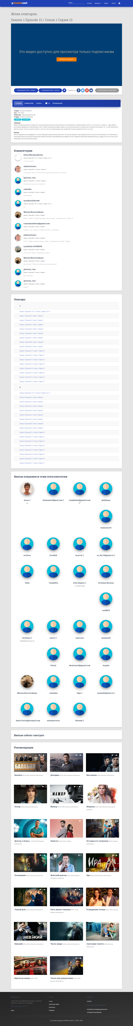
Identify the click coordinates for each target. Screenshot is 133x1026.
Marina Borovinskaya (34, 212)
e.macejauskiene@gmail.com (37, 223)
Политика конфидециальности (97, 1009)
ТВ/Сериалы (26, 119)
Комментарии (29, 103)
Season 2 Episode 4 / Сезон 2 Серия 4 (31, 406)
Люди (106, 3)
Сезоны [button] (38, 103)
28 (47, 103)
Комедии (17, 119)
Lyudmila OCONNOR (33, 246)
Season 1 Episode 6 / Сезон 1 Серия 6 (34, 215)
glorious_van (30, 178)
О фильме (18, 103)
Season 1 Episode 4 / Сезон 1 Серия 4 (34, 261)
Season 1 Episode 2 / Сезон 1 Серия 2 (34, 284)
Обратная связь (54, 1004)
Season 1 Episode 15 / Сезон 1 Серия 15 (32, 373)
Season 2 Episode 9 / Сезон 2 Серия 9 (31, 428)
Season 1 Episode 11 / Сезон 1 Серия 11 (32, 355)
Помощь (51, 1010)
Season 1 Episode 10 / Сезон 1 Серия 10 (32, 351)
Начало (89, 3)
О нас (51, 1001)
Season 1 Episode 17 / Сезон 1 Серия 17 (35, 169)
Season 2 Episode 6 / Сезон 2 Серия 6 (31, 415)
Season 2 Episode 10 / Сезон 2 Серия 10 (32, 432)
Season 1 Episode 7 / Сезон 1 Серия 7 (31, 338)
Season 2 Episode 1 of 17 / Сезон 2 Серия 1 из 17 (38, 158)
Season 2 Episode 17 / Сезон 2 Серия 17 (32, 463)
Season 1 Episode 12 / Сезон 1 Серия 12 (32, 359)
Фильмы (97, 3)
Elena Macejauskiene (33, 155)
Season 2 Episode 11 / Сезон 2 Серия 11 (32, 437)
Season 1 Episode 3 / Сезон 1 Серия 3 (34, 272)
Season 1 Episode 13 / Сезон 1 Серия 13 (32, 364)
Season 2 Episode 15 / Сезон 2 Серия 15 (32, 454)
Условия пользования (94, 1012)
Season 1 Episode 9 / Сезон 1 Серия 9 (34, 192)
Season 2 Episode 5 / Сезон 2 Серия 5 (31, 410)
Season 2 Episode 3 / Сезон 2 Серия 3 (31, 402)
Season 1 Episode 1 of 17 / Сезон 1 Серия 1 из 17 (38, 204)
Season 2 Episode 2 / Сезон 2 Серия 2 (31, 397)
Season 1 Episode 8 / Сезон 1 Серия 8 (31, 342)
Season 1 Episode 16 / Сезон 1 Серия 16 (32, 377)
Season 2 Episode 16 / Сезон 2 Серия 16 (32, 458)
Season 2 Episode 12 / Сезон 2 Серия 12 (32, 441)
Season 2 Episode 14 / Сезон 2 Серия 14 (32, 450)
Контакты (52, 1007)
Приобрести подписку (66, 59)
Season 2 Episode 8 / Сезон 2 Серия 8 (31, 423)
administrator (30, 166)
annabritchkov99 (31, 200)
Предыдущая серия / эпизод (26, 90)
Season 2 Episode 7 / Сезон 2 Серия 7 (31, 419)
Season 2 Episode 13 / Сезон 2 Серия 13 (32, 445)
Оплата (89, 1001)
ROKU (12, 1010)
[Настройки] (119, 3)
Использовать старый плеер (107, 90)
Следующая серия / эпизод (50, 90)
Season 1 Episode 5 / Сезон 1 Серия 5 (34, 226)
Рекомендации (57, 103)
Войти (114, 3)
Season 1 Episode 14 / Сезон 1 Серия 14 (32, 368)
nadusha (27, 189)
